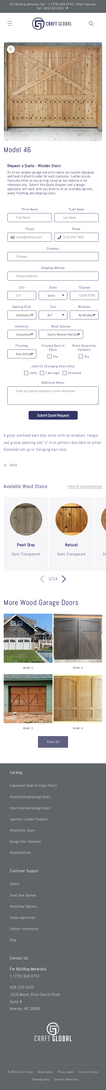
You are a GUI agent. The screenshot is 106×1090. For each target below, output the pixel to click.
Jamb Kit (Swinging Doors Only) (53, 366)
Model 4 (78, 728)
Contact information (66, 1079)
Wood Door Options (23, 906)
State (53, 287)
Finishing (22, 346)
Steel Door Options (23, 895)
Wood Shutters (20, 852)
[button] (9, 23)
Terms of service (88, 1072)
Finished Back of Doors (53, 347)
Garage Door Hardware (25, 841)
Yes (55, 356)
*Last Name (77, 209)
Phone (76, 229)
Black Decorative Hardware (84, 347)
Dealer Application (22, 917)
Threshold (74, 372)
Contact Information (24, 928)
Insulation (22, 326)
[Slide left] (42, 579)
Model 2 (78, 668)
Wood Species (61, 326)
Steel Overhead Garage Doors (30, 808)
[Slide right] (63, 579)
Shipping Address (53, 268)
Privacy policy (66, 1072)
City (21, 287)
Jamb (33, 372)
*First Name (29, 209)
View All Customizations (85, 486)
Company (53, 249)
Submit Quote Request (53, 415)
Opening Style (21, 307)
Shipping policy (41, 1079)
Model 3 (28, 728)
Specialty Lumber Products (29, 819)
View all (53, 741)
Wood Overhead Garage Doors (30, 797)
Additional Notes (53, 383)
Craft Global (26, 1071)
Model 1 (28, 668)
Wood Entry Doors (22, 830)
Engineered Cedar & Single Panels (33, 785)
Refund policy (45, 1072)
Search (14, 884)
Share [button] (13, 465)
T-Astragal (52, 372)
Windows (84, 307)
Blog (13, 940)
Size (53, 307)
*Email (29, 229)
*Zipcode (84, 287)
